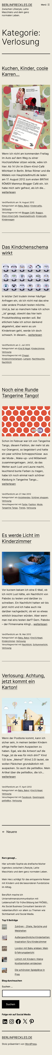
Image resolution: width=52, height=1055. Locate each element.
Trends (22, 507)
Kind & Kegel (24, 348)
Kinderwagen (8, 219)
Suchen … (7, 986)
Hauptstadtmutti (27, 216)
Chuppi (25, 355)
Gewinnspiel (38, 797)
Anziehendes (24, 497)
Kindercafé (41, 216)
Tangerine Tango (10, 507)
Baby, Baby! (23, 205)
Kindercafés (36, 205)
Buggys (39, 212)
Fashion (32, 504)
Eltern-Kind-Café (10, 216)
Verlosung (6, 209)
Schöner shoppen (39, 497)
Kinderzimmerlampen (12, 359)
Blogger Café (28, 212)
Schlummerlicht (40, 644)
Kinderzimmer (37, 348)
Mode (39, 504)
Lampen (27, 359)
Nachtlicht (7, 362)
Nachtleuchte (38, 359)
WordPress (31, 1044)
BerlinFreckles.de (17, 5)
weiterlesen (9, 192)
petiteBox (6, 800)
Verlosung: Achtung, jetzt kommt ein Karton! (23, 681)
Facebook (26, 797)
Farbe (24, 504)
